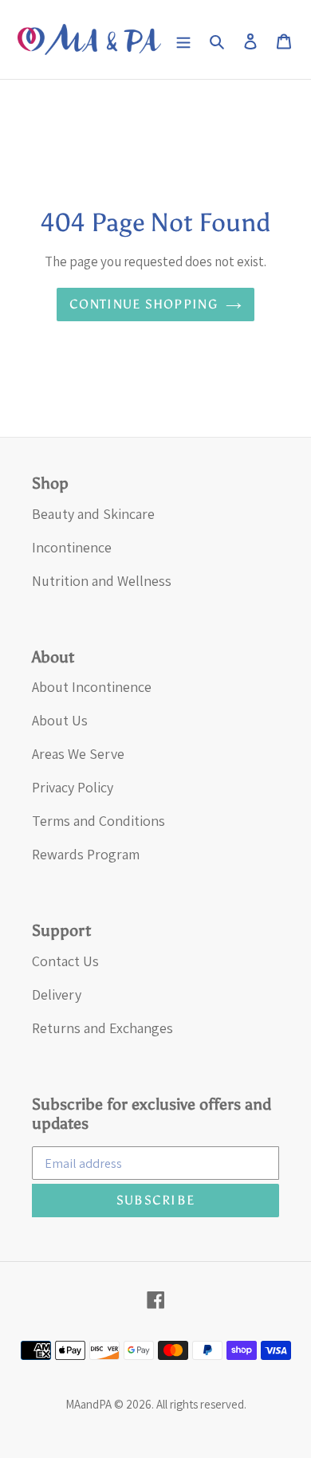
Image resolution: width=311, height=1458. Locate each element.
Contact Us (65, 961)
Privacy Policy (72, 787)
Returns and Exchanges (102, 1028)
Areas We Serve (78, 754)
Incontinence (72, 547)
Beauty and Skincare (93, 514)
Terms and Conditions (98, 821)
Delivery (56, 994)
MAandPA (88, 1404)
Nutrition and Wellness (101, 581)
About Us (60, 720)
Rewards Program (86, 854)
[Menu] (183, 39)
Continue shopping (143, 304)
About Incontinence (92, 687)
